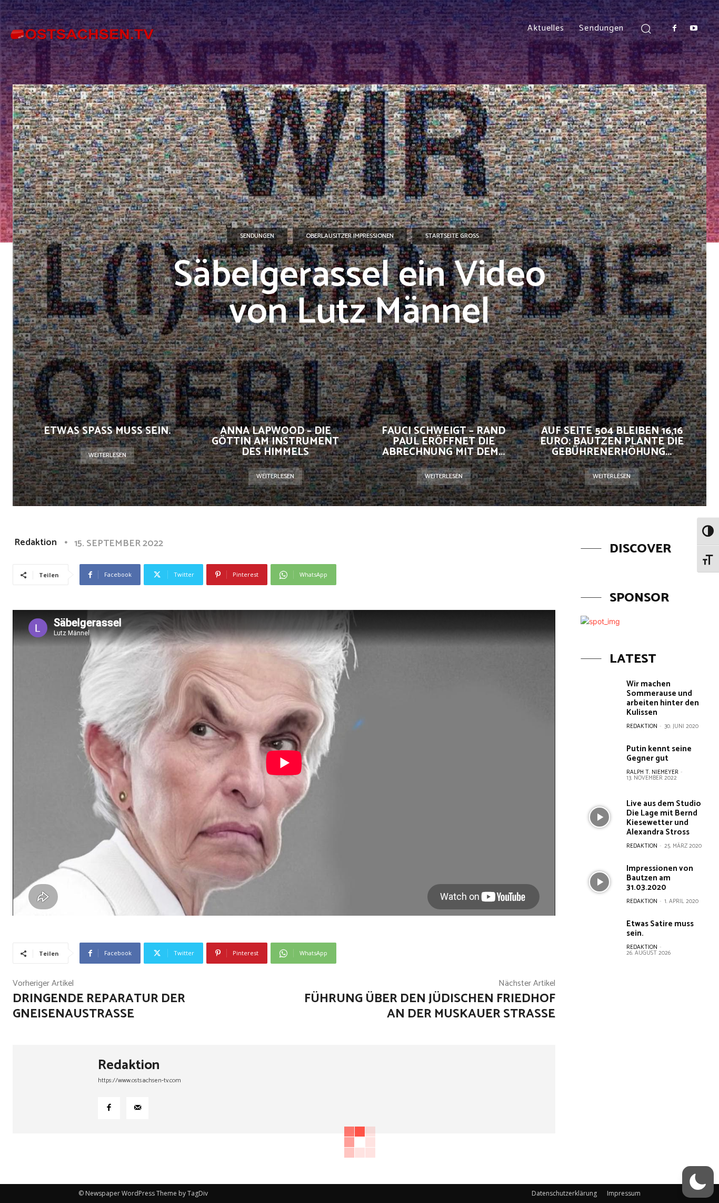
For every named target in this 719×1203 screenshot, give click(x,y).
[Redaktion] (55, 1089)
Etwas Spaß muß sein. (107, 431)
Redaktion (35, 542)
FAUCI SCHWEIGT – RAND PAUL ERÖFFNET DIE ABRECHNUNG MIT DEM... (443, 441)
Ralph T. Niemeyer (652, 772)
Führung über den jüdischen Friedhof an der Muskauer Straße (429, 1006)
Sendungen (257, 236)
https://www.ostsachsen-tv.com (139, 1080)
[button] (645, 28)
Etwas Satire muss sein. (660, 928)
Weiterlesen (107, 455)
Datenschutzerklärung (564, 1193)
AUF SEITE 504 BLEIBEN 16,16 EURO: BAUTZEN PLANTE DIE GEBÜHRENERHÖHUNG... (612, 441)
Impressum (624, 1193)
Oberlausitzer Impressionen (350, 236)
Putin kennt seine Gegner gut (659, 753)
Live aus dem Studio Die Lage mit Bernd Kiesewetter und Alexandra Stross (663, 818)
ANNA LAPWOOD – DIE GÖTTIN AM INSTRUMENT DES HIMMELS (275, 441)
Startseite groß (452, 236)
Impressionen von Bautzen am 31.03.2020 (659, 878)
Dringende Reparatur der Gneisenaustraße (99, 1006)
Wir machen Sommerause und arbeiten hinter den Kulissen (662, 698)
